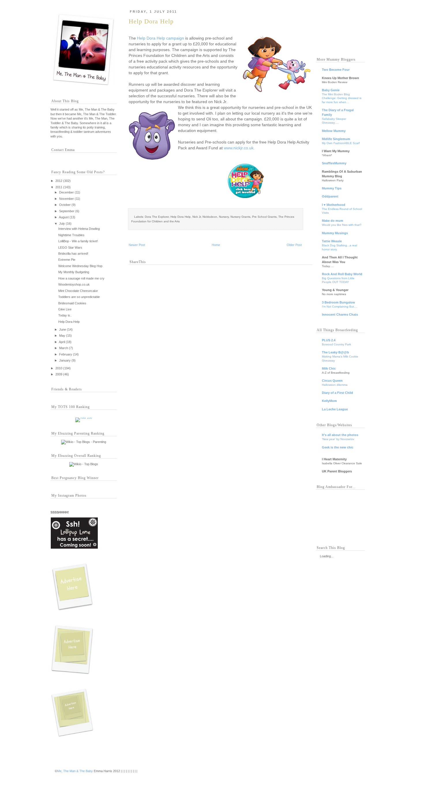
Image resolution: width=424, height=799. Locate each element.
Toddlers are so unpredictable (79, 297)
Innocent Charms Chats (340, 314)
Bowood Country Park (336, 344)
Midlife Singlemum (336, 139)
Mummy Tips (332, 188)
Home (216, 245)
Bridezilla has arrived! (73, 253)
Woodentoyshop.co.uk (74, 284)
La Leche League (335, 409)
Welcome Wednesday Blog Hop (80, 266)
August (64, 217)
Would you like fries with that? (341, 224)
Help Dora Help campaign (160, 38)
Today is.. (65, 315)
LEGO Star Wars (70, 247)
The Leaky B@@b (335, 352)
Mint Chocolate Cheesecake (78, 291)
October (65, 204)
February (65, 354)
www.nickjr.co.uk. (239, 148)
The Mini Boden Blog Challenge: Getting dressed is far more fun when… (341, 98)
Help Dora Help (69, 321)
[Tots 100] (83, 417)
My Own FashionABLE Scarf (341, 143)
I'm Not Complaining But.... (339, 306)
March (63, 348)
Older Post (294, 245)
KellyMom (329, 401)
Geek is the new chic (337, 447)
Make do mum (332, 220)
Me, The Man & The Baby (75, 771)
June (62, 329)
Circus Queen (332, 380)
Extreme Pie (66, 259)
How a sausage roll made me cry (81, 278)
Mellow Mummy (334, 131)
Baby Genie (330, 90)
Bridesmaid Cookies (72, 303)
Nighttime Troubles (71, 235)
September (66, 211)
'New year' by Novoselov (338, 439)
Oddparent (330, 196)
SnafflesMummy (334, 163)
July (62, 223)
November (66, 198)
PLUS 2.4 (328, 340)
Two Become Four (336, 69)
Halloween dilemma (335, 384)
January (65, 360)
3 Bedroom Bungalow (338, 302)
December (66, 192)
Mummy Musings (335, 233)
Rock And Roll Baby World (342, 274)
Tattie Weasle (332, 241)
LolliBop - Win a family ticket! (78, 241)
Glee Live (65, 309)
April (62, 342)
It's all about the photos (340, 435)
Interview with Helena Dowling (79, 228)
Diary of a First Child (337, 392)
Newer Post (137, 245)
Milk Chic (329, 368)
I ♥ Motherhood (333, 204)
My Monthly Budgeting (73, 272)
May (62, 335)
